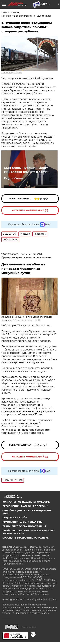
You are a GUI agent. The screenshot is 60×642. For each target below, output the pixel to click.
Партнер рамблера (29, 627)
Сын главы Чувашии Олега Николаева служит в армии (27, 170)
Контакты (9, 501)
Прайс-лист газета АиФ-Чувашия (24, 526)
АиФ (37, 320)
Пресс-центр (10, 506)
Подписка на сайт (14, 517)
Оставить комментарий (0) (30, 210)
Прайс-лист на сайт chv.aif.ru (22, 522)
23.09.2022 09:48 (10, 12)
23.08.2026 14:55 (9, 254)
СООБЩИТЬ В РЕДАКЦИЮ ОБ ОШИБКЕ (25, 537)
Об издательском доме (34, 501)
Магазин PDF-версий (34, 506)
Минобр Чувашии (11, 72)
